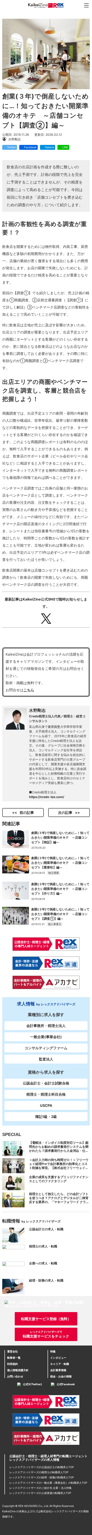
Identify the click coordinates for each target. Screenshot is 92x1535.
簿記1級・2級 (46, 1116)
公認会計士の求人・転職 (46, 1229)
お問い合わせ (15, 1376)
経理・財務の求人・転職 (46, 1280)
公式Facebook (66, 1384)
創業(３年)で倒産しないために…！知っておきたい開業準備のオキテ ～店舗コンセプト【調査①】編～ (60, 913)
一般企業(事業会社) (46, 1037)
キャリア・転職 (59, 1364)
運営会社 (12, 1351)
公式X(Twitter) (32, 1384)
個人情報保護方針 (18, 1370)
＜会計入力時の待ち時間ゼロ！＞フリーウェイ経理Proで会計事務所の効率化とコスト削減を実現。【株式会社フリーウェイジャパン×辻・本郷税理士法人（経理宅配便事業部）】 (58, 1168)
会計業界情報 (58, 1370)
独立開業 (53, 872)
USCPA (46, 1105)
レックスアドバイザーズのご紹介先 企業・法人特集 (40, 1488)
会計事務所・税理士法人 (46, 1025)
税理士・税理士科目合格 (46, 1094)
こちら (28, 690)
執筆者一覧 (14, 1357)
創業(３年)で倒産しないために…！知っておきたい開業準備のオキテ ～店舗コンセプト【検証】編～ (60, 837)
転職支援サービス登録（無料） (46, 1319)
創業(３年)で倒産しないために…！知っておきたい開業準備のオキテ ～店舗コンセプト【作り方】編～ (60, 888)
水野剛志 (37, 710)
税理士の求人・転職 (43, 1246)
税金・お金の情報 (61, 1376)
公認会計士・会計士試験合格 (46, 1083)
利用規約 (12, 1364)
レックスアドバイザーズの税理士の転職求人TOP (39, 1472)
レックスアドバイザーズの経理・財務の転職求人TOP (41, 1477)
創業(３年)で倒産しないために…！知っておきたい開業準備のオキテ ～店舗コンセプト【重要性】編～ (60, 862)
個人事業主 (54, 924)
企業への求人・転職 (43, 1263)
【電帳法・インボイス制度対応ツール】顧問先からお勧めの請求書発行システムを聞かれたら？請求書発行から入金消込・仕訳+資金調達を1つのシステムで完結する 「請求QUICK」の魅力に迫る (59, 1151)
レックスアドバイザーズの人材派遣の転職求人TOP (40, 1493)
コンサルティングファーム (46, 1048)
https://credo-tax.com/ (46, 797)
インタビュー (58, 1357)
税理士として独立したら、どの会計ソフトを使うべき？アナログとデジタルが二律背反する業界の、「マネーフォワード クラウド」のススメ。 (59, 1200)
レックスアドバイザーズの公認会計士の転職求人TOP (41, 1467)
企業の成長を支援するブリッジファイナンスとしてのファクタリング (58, 1179)
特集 (53, 1351)
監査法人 (46, 1059)
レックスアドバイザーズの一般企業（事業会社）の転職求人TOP (48, 1482)
